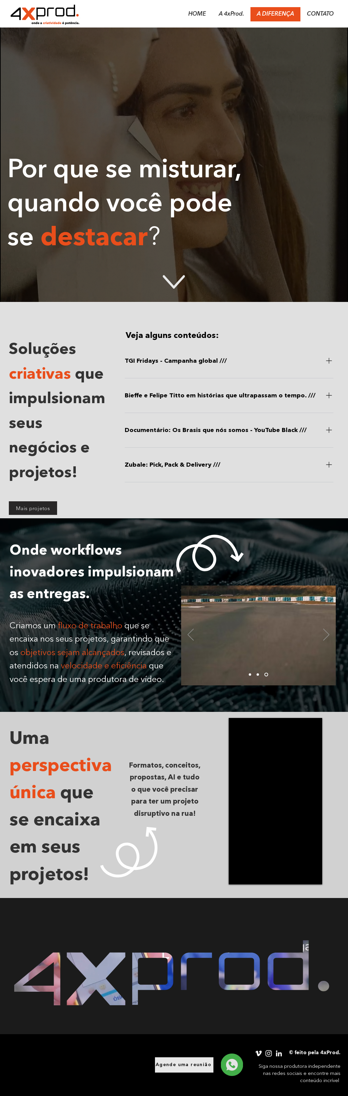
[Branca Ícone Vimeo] (258, 1053)
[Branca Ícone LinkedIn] (279, 1053)
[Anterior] (191, 635)
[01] (259, 674)
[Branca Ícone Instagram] (268, 1053)
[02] (251, 674)
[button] (332, 1015)
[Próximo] (326, 635)
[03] (267, 674)
